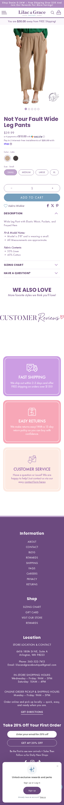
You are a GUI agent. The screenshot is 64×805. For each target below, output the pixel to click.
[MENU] (4, 12)
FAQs (32, 568)
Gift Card (32, 612)
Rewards (32, 557)
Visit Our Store (32, 617)
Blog (32, 552)
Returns (32, 584)
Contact (32, 547)
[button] (4, 12)
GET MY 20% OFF (32, 743)
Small (10, 172)
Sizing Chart (32, 607)
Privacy (32, 579)
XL (54, 172)
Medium (26, 172)
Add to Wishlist (16, 206)
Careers (32, 573)
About (32, 541)
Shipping (32, 563)
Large (42, 172)
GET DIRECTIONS (32, 712)
